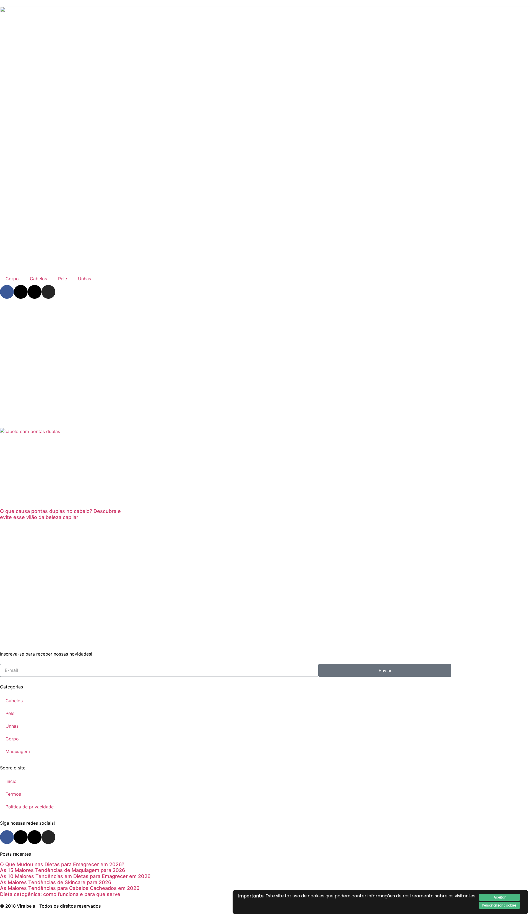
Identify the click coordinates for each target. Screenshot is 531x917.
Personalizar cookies (499, 905)
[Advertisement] (265, 347)
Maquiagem (18, 751)
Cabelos (38, 278)
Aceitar (500, 897)
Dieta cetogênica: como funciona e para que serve (60, 894)
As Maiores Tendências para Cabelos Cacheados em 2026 (69, 888)
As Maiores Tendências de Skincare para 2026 (55, 882)
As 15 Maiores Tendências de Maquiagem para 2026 (62, 870)
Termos (13, 794)
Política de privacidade (30, 806)
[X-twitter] (21, 292)
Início (11, 781)
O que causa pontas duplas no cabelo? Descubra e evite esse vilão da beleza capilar (60, 514)
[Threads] (34, 292)
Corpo (12, 278)
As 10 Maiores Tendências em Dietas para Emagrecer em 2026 (75, 876)
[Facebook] (7, 292)
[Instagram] (48, 292)
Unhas (84, 278)
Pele (62, 278)
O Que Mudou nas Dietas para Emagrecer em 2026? (62, 864)
